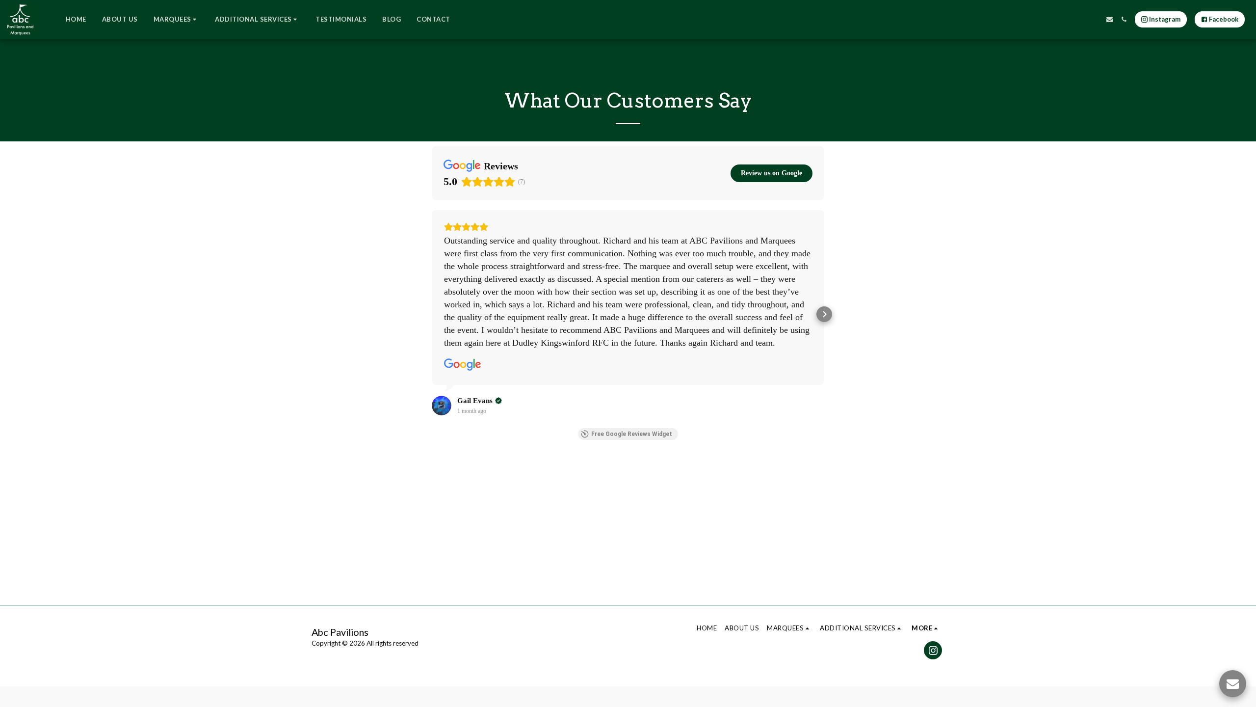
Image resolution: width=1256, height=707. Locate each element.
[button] (176, 19)
